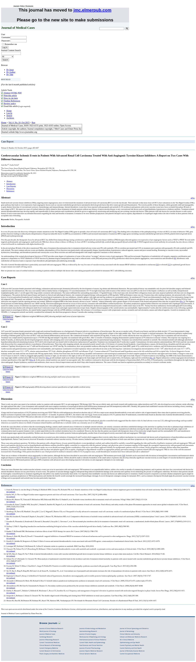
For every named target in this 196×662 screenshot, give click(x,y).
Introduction (10, 184)
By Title (9, 74)
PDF (20, 93)
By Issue (10, 70)
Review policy (10, 103)
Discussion (10, 189)
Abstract (7, 93)
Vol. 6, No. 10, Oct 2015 (19, 122)
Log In (9, 113)
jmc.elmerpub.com (92, 10)
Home (9, 111)
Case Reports (11, 186)
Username (5, 37)
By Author (10, 72)
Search (9, 115)
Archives (10, 118)
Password (5, 41)
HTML (14, 93)
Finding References (12, 101)
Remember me (11, 44)
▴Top (193, 198)
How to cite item (11, 98)
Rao (33, 122)
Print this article (10, 95)
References (10, 191)
